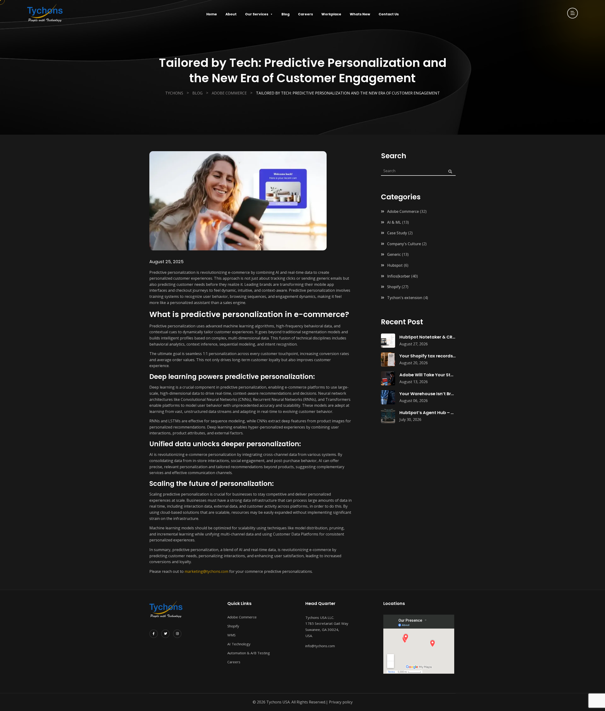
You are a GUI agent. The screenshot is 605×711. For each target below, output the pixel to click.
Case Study (397, 233)
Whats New (360, 14)
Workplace (331, 14)
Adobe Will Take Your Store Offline (436, 375)
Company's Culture (404, 243)
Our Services (256, 14)
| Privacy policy (339, 702)
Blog (285, 14)
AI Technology (239, 644)
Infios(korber (398, 276)
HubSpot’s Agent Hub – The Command (441, 412)
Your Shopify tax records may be (434, 356)
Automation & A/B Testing (248, 653)
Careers (305, 14)
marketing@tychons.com (206, 571)
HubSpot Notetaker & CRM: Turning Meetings (447, 337)
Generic (394, 254)
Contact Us (389, 14)
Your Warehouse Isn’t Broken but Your (440, 394)
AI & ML (394, 222)
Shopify (394, 286)
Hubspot (395, 265)
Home (211, 14)
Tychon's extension (404, 297)
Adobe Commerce (403, 211)
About (231, 14)
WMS (231, 635)
